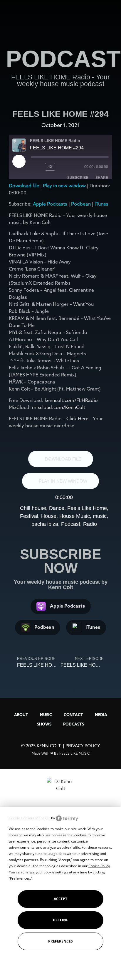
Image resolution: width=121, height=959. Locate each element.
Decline (60, 920)
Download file (24, 186)
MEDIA (101, 714)
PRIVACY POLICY (82, 745)
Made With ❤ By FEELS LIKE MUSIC (61, 753)
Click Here (78, 418)
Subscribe (77, 178)
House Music (74, 516)
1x (50, 166)
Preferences (60, 941)
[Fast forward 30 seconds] (69, 167)
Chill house (33, 508)
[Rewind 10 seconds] (37, 167)
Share (101, 178)
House (48, 516)
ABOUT (21, 714)
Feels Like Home (87, 508)
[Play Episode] (18, 161)
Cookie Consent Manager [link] (29, 817)
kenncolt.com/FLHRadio (71, 400)
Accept (60, 898)
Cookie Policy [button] (99, 865)
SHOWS (44, 724)
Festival (29, 516)
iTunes (101, 204)
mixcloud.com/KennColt (58, 407)
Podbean (81, 204)
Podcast (70, 524)
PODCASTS (73, 724)
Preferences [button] (20, 878)
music (100, 516)
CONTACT (73, 714)
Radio (90, 524)
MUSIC (46, 714)
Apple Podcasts (50, 204)
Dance (56, 508)
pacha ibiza (44, 524)
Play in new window (64, 186)
